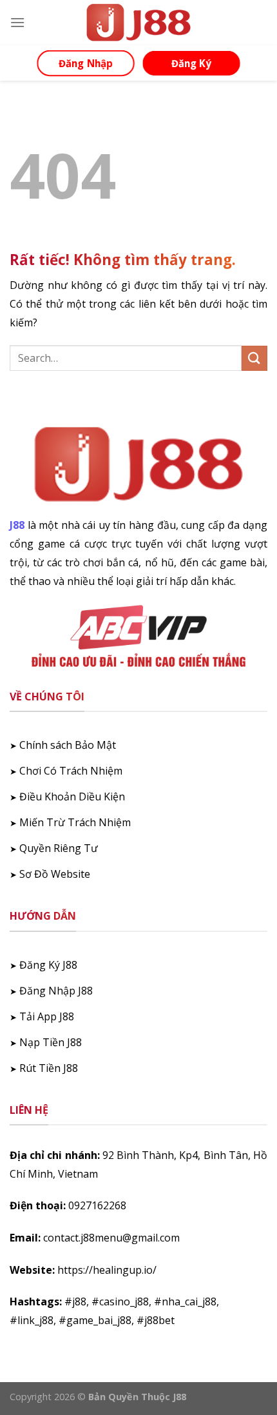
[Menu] (17, 22)
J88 (17, 525)
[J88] (138, 22)
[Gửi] (254, 358)
